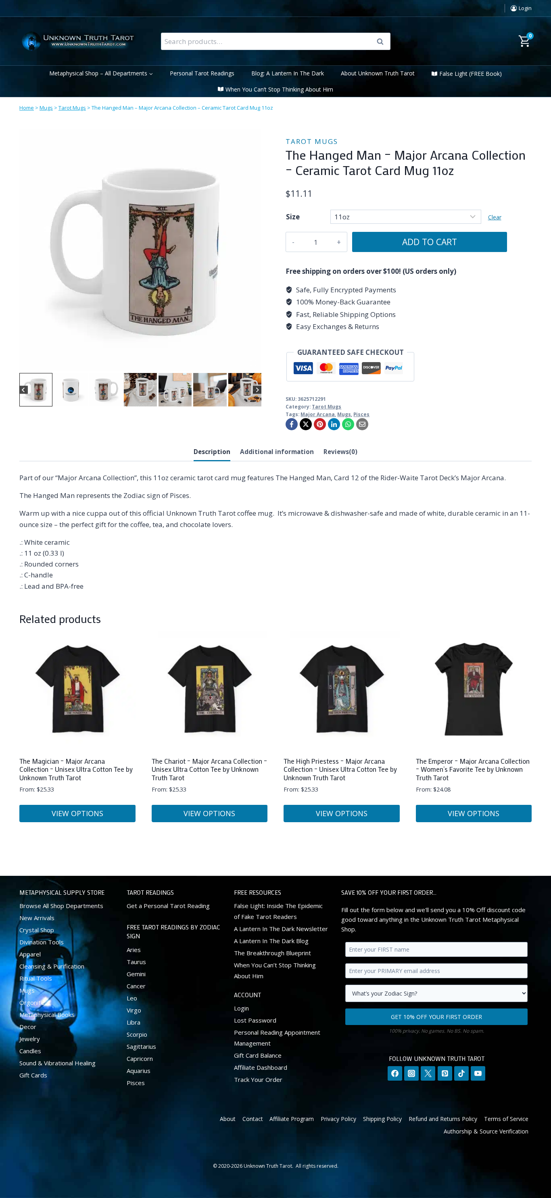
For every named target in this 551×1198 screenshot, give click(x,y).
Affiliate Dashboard (260, 1067)
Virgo (134, 1010)
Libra (133, 1022)
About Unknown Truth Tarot (378, 73)
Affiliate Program (291, 1119)
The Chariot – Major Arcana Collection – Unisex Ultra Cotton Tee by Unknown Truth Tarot (209, 769)
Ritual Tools (35, 978)
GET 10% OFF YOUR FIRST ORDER (436, 1017)
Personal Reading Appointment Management (277, 1037)
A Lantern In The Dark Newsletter (281, 929)
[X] (306, 424)
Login (241, 1008)
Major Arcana (318, 414)
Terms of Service (506, 1119)
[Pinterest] (320, 424)
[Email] (362, 424)
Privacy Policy (338, 1119)
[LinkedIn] (334, 424)
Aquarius (138, 1071)
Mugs (46, 107)
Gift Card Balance (258, 1055)
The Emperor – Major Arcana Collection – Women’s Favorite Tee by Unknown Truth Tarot (473, 769)
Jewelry (29, 1039)
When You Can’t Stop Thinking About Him (279, 89)
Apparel (30, 954)
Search (382, 41)
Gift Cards (33, 1075)
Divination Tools (41, 942)
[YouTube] (478, 1073)
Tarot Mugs (72, 107)
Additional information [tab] (277, 452)
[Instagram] (411, 1073)
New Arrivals (36, 918)
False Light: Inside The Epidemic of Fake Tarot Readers (278, 911)
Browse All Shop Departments (61, 906)
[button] (35, 389)
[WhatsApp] (348, 424)
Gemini (136, 974)
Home (26, 107)
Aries (134, 950)
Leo (132, 998)
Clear (494, 217)
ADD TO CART (429, 242)
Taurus (136, 962)
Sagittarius (141, 1046)
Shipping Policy (382, 1119)
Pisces (361, 414)
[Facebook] (292, 424)
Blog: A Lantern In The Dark (287, 73)
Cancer (136, 986)
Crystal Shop (36, 930)
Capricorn (140, 1058)
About (228, 1119)
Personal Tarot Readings (202, 73)
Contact (252, 1119)
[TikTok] (461, 1073)
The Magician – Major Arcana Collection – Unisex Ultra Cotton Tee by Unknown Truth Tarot (76, 769)
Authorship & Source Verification (486, 1131)
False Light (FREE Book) (470, 73)
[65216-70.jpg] (140, 250)
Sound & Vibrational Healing (57, 1063)
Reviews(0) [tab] (340, 452)
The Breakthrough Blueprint (272, 953)
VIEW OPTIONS (77, 813)
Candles (30, 1051)
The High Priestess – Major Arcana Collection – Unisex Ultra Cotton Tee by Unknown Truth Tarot (340, 769)
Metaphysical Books (47, 1014)
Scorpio (137, 1034)
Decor (27, 1027)
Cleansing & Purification (51, 966)
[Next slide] (257, 389)
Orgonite (31, 1002)
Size (293, 216)
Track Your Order (258, 1079)
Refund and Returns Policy (443, 1119)
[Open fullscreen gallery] (253, 363)
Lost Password (255, 1020)
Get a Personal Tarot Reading (168, 906)
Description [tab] (212, 452)
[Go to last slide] (23, 389)
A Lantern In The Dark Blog (271, 941)
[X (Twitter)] (428, 1073)
